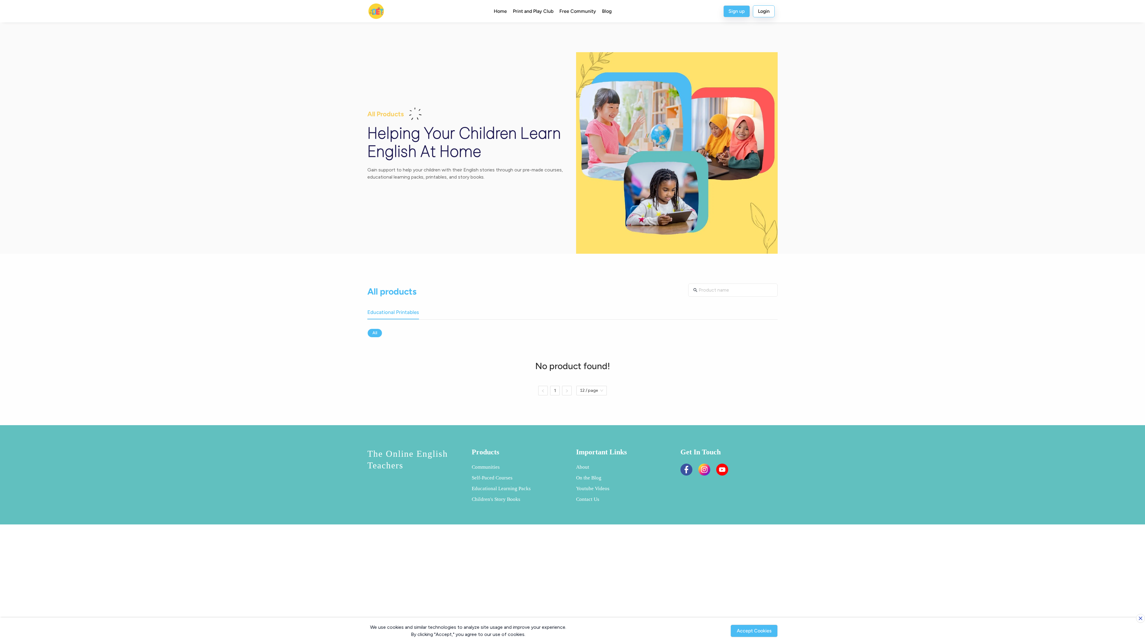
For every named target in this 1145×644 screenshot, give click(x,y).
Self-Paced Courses (492, 478)
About (582, 467)
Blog (607, 11)
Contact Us (587, 499)
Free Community (577, 11)
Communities (486, 467)
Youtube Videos (592, 488)
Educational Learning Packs (501, 488)
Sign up (736, 11)
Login (764, 11)
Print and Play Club (533, 11)
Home (500, 11)
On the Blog (588, 478)
